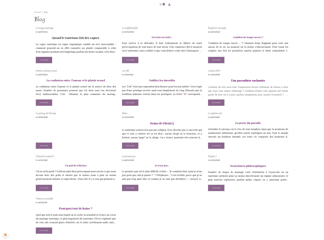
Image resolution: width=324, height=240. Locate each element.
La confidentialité (130, 28)
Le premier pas (128, 156)
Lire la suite (44, 60)
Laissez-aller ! (214, 70)
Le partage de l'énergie (46, 113)
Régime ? (212, 156)
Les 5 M (125, 70)
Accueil (37, 12)
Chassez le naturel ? (45, 156)
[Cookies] (5, 235)
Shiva (124, 113)
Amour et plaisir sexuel (46, 70)
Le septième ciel (215, 113)
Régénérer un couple (217, 28)
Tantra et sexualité (44, 198)
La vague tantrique (45, 28)
